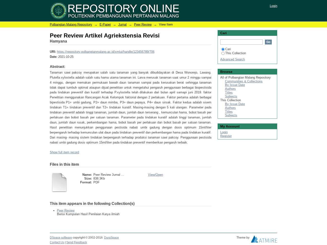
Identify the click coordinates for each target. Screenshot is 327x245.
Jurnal (122, 24)
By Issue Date (235, 85)
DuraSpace (111, 237)
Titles (229, 92)
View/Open (155, 174)
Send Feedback (76, 242)
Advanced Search (232, 59)
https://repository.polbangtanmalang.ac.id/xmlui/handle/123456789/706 (105, 51)
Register (226, 136)
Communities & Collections (244, 81)
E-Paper (105, 24)
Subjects (231, 96)
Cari (228, 49)
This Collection (235, 53)
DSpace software (61, 237)
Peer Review (143, 24)
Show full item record (64, 152)
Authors (230, 89)
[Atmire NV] (264, 240)
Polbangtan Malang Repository (71, 24)
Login (273, 6)
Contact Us (57, 242)
